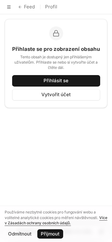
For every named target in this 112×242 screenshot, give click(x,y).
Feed (29, 7)
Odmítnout (19, 234)
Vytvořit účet (56, 94)
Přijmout (50, 234)
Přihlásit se (56, 80)
